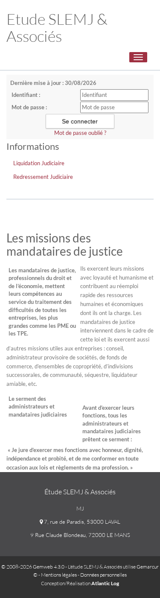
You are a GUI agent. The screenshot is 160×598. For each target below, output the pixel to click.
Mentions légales (59, 575)
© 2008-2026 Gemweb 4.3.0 (32, 566)
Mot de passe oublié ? (80, 132)
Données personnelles (103, 575)
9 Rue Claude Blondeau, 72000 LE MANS (80, 534)
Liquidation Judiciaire (38, 163)
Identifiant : (26, 94)
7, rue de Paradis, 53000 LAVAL (81, 521)
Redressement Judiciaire (43, 176)
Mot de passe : (29, 107)
